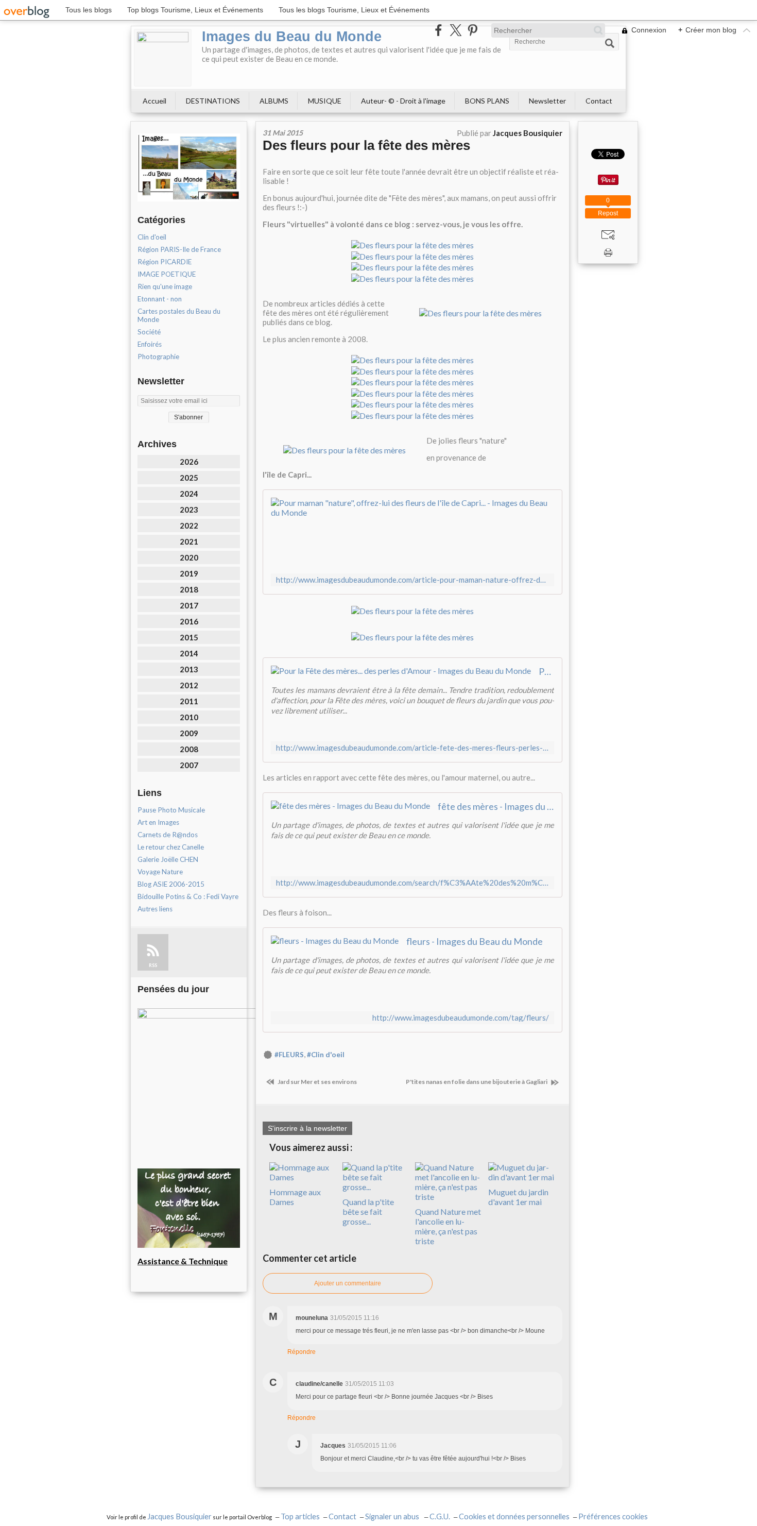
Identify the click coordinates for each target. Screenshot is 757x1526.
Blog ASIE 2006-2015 (170, 884)
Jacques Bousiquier (179, 1516)
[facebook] (438, 30)
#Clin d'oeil (326, 1054)
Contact (599, 100)
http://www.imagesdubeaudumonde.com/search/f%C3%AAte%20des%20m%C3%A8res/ (412, 883)
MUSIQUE (324, 100)
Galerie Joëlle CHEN (167, 859)
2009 (189, 733)
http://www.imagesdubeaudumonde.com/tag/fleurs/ (460, 1018)
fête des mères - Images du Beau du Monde (496, 806)
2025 (189, 477)
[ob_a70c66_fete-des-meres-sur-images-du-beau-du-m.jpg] (480, 312)
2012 (189, 685)
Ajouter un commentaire (347, 1283)
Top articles (300, 1516)
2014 (189, 653)
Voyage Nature (160, 872)
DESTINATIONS (213, 100)
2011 (189, 701)
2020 (189, 557)
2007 (189, 765)
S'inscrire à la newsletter (307, 1128)
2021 (189, 541)
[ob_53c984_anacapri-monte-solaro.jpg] (344, 449)
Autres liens (155, 909)
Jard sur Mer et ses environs (317, 1082)
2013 (189, 669)
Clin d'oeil (151, 237)
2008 (189, 749)
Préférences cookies (613, 1516)
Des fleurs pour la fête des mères (366, 145)
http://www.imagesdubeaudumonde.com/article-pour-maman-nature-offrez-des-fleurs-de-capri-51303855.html (412, 580)
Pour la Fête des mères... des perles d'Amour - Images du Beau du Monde (546, 671)
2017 (189, 605)
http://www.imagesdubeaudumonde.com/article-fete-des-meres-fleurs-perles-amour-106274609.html (412, 748)
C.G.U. (439, 1516)
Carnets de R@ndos (167, 834)
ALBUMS (274, 100)
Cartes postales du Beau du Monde (178, 315)
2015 (189, 637)
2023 (189, 509)
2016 (189, 621)
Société (149, 332)
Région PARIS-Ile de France (179, 249)
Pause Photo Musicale (171, 810)
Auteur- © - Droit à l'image (403, 100)
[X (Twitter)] (455, 30)
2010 (189, 717)
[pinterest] (472, 30)
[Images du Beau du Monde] (163, 58)
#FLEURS (289, 1054)
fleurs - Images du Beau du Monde (474, 941)
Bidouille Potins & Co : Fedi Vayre (187, 896)
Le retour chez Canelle (170, 847)
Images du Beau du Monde (292, 36)
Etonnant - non (159, 299)
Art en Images (158, 822)
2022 (189, 525)
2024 (189, 493)
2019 (189, 573)
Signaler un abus (393, 1516)
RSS (153, 965)
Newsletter (547, 100)
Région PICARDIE (164, 262)
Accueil (154, 100)
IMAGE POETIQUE (166, 274)
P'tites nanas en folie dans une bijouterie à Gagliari (477, 1082)
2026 (189, 461)
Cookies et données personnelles (514, 1516)
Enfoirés (149, 344)
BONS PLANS (487, 100)
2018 (189, 589)
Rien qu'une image (164, 286)
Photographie (158, 356)
